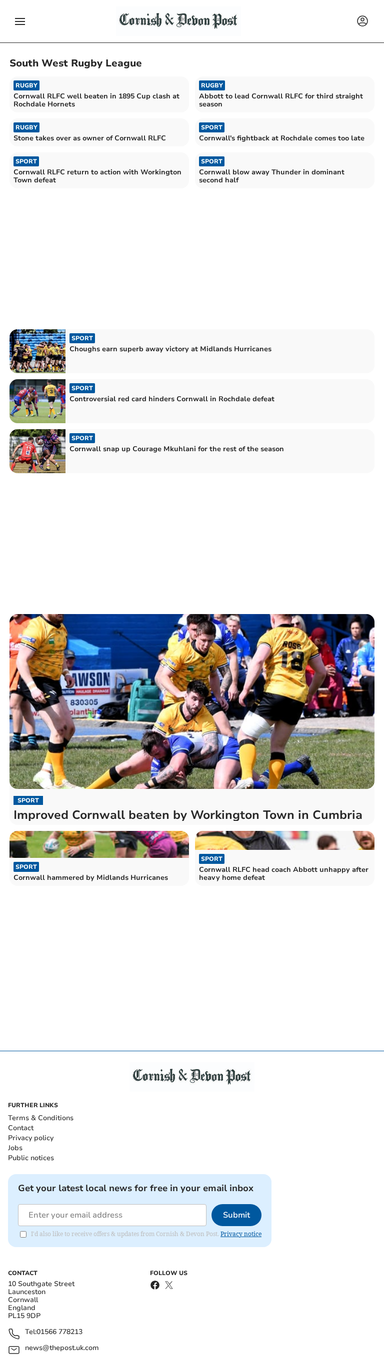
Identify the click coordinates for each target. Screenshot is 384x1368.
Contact (21, 1128)
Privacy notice (241, 1234)
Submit (236, 1215)
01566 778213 (59, 1332)
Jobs (15, 1148)
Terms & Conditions (41, 1118)
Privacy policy (31, 1138)
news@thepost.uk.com (62, 1348)
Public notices (31, 1158)
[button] (20, 21)
